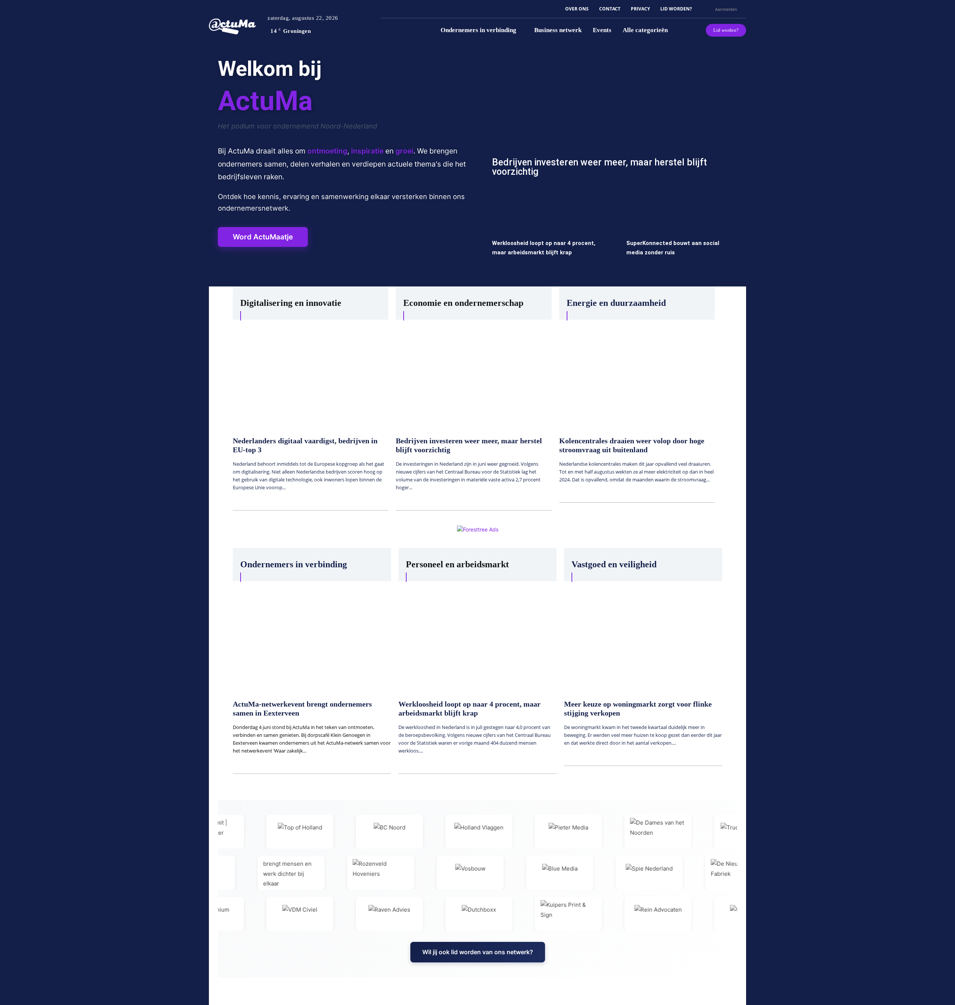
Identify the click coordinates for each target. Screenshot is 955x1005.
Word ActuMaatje (263, 236)
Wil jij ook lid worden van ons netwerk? (477, 952)
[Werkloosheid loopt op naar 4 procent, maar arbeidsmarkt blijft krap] (544, 234)
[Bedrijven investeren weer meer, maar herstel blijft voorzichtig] (611, 120)
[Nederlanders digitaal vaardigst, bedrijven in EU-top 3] (310, 374)
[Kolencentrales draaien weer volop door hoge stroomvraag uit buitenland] (637, 374)
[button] (706, 9)
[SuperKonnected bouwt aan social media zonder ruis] (679, 234)
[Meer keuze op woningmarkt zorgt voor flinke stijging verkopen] (643, 636)
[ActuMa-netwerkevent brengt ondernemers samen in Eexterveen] (312, 636)
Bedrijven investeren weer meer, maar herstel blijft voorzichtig (599, 167)
